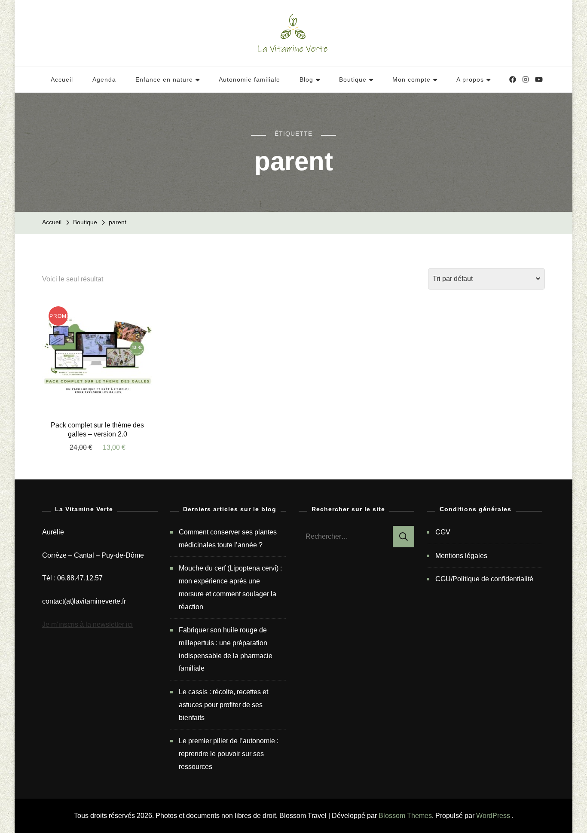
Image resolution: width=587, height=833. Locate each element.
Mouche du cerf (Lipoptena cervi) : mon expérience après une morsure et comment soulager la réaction (230, 587)
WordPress (493, 815)
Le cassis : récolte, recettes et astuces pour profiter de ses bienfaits (223, 704)
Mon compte (411, 79)
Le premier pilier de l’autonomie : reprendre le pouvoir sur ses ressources (228, 753)
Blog (306, 79)
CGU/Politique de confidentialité (484, 579)
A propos (470, 79)
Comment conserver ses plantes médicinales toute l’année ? (228, 538)
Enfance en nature (164, 79)
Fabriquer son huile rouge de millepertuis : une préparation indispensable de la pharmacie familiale (225, 649)
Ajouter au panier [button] (97, 360)
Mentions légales (461, 555)
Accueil (62, 79)
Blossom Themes (405, 815)
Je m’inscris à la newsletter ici (87, 624)
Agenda (104, 79)
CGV (442, 532)
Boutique (353, 79)
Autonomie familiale (249, 79)
